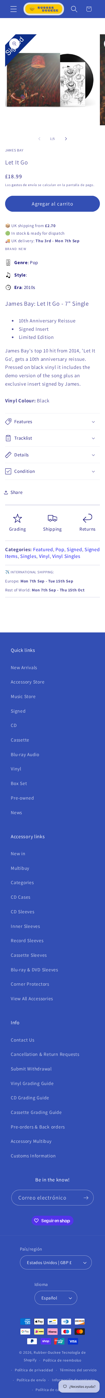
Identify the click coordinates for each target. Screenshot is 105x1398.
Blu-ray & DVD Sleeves (34, 969)
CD (14, 725)
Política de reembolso (62, 1360)
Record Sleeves (27, 940)
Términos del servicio (78, 1369)
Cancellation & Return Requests (45, 1054)
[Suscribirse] (86, 1197)
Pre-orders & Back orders (38, 1127)
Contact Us (22, 1040)
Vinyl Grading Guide (32, 1083)
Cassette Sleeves (29, 955)
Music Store (23, 696)
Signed (74, 549)
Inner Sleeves (25, 926)
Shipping (52, 529)
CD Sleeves (22, 911)
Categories (22, 882)
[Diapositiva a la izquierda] (39, 138)
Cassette (20, 740)
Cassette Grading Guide (36, 1112)
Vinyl (44, 556)
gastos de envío (24, 185)
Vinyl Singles (66, 556)
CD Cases (20, 897)
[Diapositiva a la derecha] (66, 138)
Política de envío (31, 1379)
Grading (17, 529)
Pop (59, 549)
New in (18, 853)
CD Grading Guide (30, 1097)
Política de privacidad (34, 1369)
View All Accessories (32, 998)
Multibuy (20, 868)
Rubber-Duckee (47, 1352)
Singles (28, 556)
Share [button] (16, 492)
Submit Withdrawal (31, 1069)
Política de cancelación (56, 1389)
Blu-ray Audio (25, 754)
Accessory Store (27, 682)
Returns (87, 529)
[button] (13, 9)
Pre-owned (22, 798)
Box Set (19, 783)
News (16, 812)
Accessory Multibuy (31, 1141)
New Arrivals (24, 667)
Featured (43, 549)
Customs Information (33, 1156)
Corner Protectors (30, 984)
